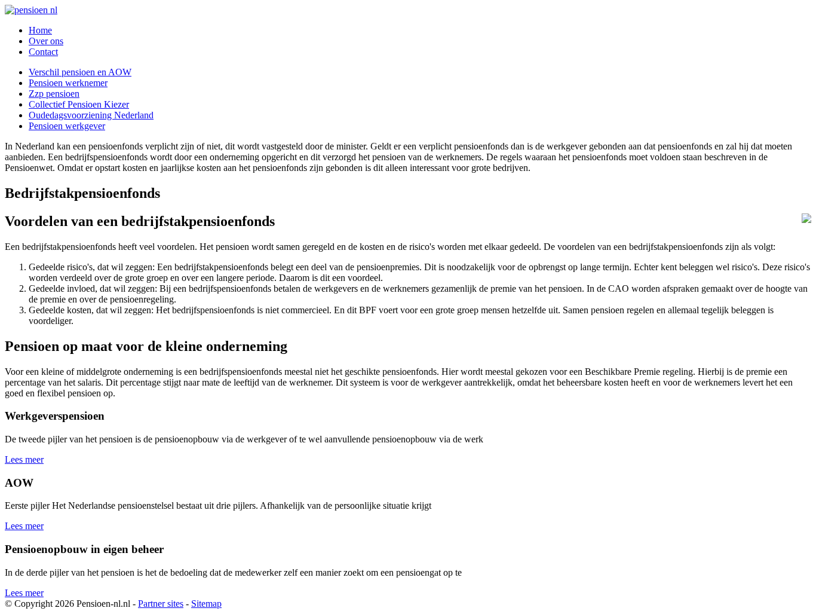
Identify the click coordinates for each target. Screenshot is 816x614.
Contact (43, 52)
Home (40, 30)
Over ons (46, 41)
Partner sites (160, 603)
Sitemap (206, 603)
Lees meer (24, 459)
